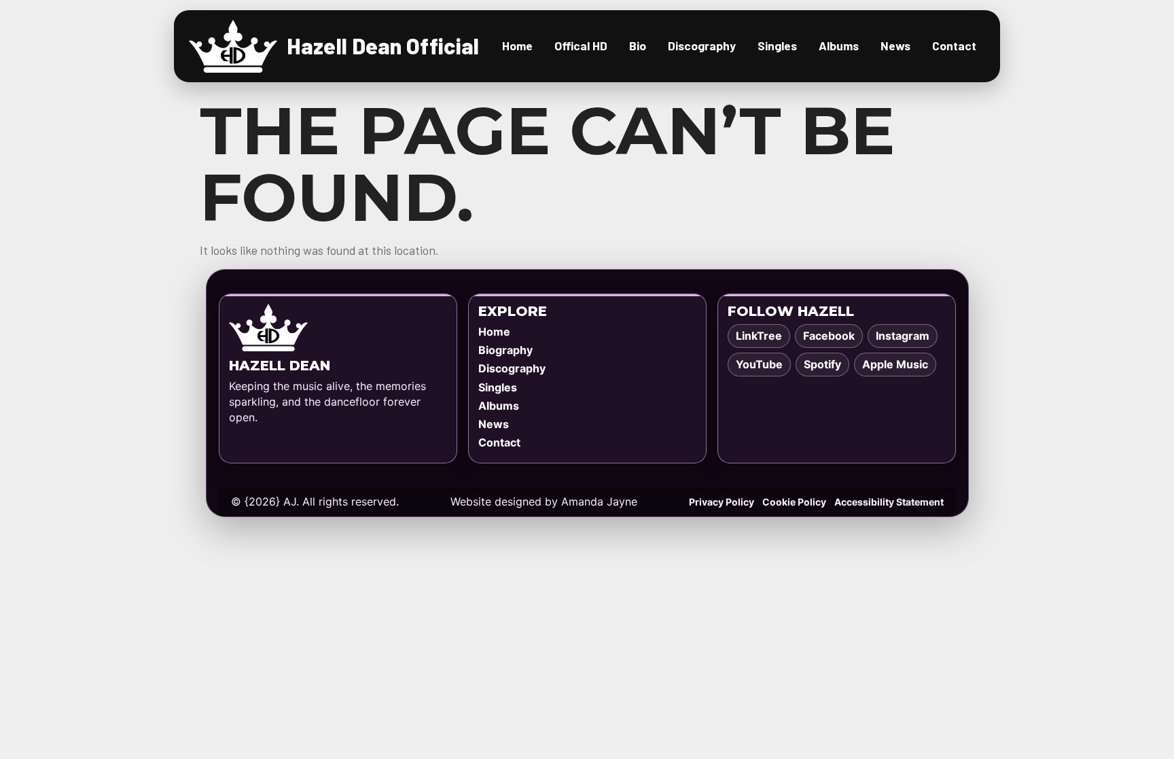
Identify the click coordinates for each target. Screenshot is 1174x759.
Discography (702, 45)
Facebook (829, 335)
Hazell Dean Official (383, 46)
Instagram (902, 335)
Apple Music (895, 364)
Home (517, 45)
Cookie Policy (794, 502)
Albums (839, 45)
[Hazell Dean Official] (233, 46)
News (895, 45)
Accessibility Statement (889, 502)
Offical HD (580, 45)
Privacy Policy (721, 502)
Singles (777, 45)
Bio (637, 45)
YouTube (759, 364)
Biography (505, 350)
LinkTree (759, 335)
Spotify (822, 364)
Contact (954, 45)
